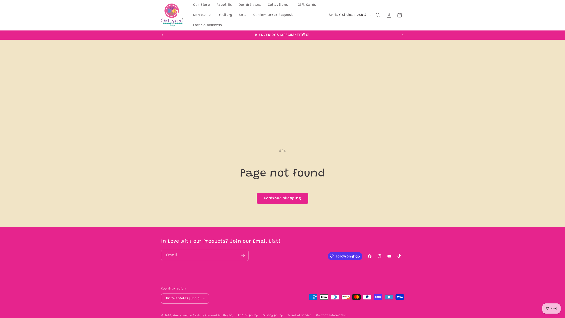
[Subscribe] (243, 255)
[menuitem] (201, 5)
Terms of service (299, 315)
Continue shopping (282, 198)
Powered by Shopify (219, 315)
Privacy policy (273, 315)
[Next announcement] (403, 35)
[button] (378, 15)
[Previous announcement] (162, 35)
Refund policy (248, 315)
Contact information (331, 315)
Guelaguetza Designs (188, 315)
